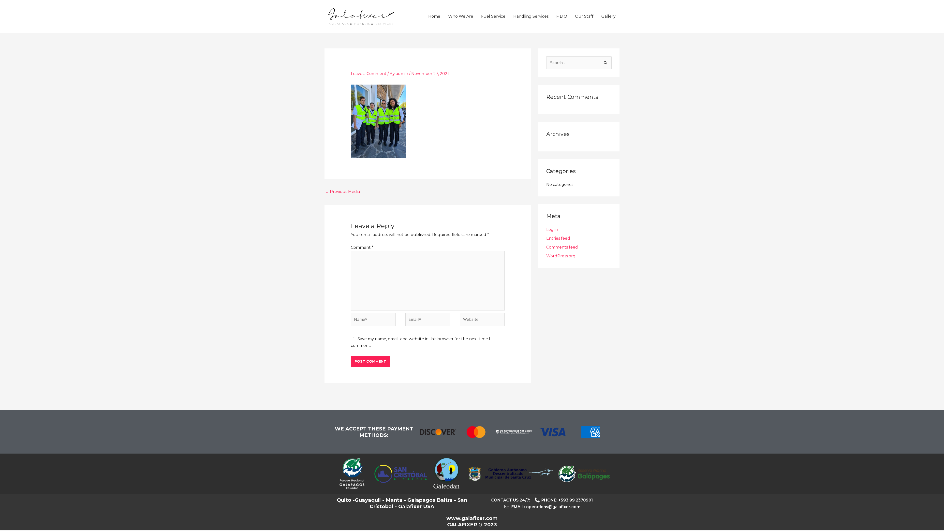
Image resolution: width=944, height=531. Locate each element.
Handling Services (530, 16)
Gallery (608, 16)
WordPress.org (560, 256)
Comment (362, 247)
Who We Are (460, 16)
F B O (561, 16)
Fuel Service (493, 16)
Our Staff (584, 16)
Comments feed (562, 247)
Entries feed (558, 238)
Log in (552, 229)
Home (434, 16)
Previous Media (342, 191)
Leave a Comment (368, 73)
